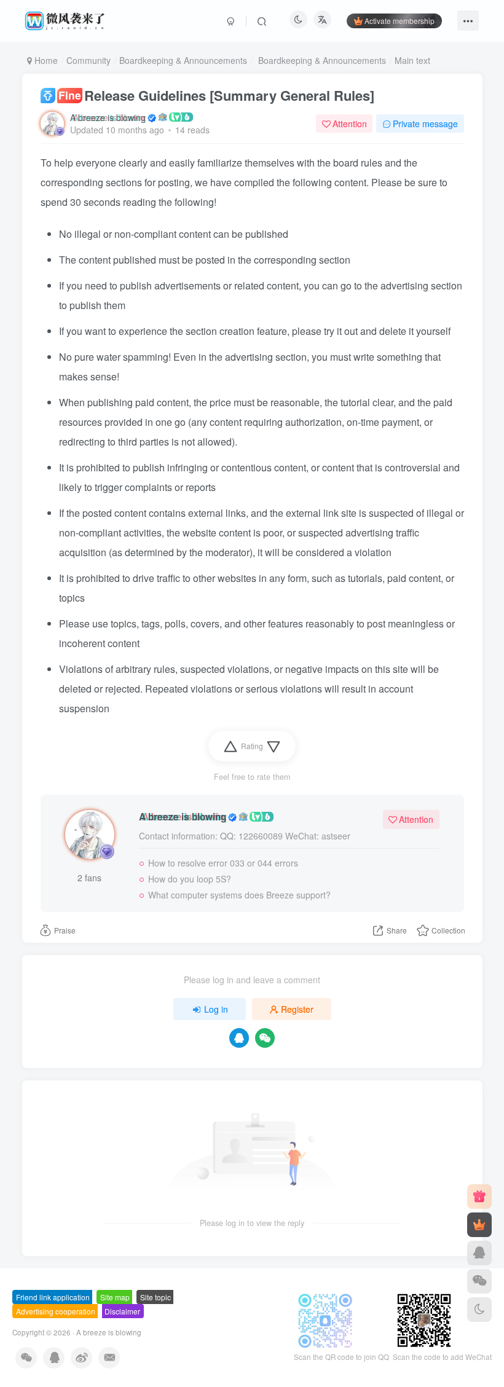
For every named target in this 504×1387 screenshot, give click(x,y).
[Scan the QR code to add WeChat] (479, 1281)
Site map (115, 1297)
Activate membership (399, 20)
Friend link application (53, 1297)
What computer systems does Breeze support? (239, 895)
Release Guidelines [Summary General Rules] (216, 95)
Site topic (155, 1297)
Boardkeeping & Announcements (183, 60)
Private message (425, 123)
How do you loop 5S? (189, 879)
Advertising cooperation (55, 1311)
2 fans (89, 877)
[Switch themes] (479, 1309)
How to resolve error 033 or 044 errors (223, 863)
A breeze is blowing (108, 117)
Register (297, 1009)
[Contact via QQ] (479, 1253)
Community (88, 60)
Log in (216, 1009)
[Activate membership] (479, 1224)
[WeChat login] (265, 1038)
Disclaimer (122, 1311)
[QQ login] (239, 1038)
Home (45, 60)
